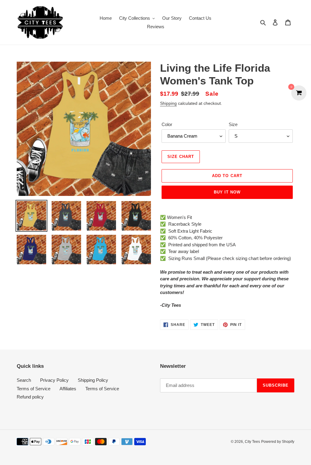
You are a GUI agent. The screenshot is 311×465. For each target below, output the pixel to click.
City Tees (252, 441)
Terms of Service (33, 388)
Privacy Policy (54, 380)
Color (167, 124)
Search (24, 380)
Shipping (168, 103)
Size (233, 124)
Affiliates (68, 388)
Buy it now (227, 192)
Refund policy (30, 396)
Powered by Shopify (277, 441)
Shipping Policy (93, 380)
